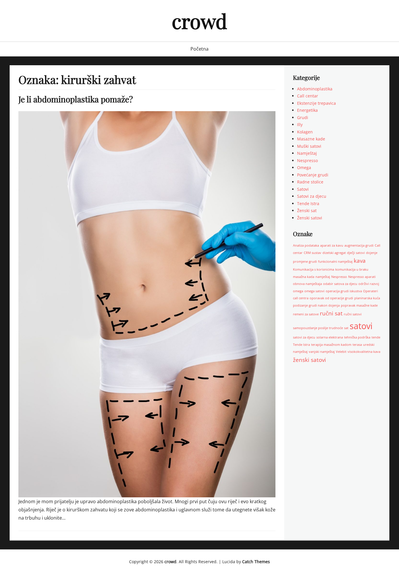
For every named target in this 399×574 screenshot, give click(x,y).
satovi (361, 326)
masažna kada (303, 277)
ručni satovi (353, 314)
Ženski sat (307, 210)
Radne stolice (310, 182)
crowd (199, 20)
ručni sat (331, 313)
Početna (199, 49)
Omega (304, 167)
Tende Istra (308, 203)
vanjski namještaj (322, 352)
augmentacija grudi (359, 245)
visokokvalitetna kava (364, 352)
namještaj (322, 277)
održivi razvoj (368, 284)
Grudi (302, 117)
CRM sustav (312, 253)
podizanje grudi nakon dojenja (316, 305)
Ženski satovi (309, 218)
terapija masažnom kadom (331, 345)
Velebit (341, 352)
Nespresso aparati (362, 277)
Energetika (307, 110)
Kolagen (305, 132)
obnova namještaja (307, 284)
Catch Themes (256, 561)
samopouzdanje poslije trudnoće (318, 328)
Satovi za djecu (311, 196)
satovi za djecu (304, 337)
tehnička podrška (357, 337)
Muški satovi (309, 146)
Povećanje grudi (312, 175)
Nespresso (307, 160)
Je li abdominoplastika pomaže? (75, 99)
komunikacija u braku (351, 269)
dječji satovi (356, 253)
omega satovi (314, 291)
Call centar (307, 96)
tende (376, 337)
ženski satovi (309, 360)
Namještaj (307, 153)
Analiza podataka (306, 245)
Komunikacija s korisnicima (313, 269)
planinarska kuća (367, 298)
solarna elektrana (329, 337)
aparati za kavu (331, 245)
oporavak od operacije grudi (331, 298)
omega (298, 291)
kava (360, 260)
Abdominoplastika (314, 89)
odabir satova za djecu (340, 284)
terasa (357, 345)
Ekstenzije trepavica (316, 103)
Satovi (303, 189)
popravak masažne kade (359, 305)
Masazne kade (311, 139)
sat (346, 328)
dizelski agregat (334, 253)
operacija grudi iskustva (344, 291)
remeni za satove (306, 314)
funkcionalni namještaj (335, 261)
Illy (300, 124)
